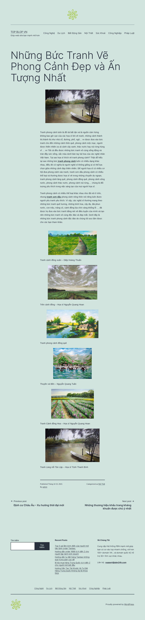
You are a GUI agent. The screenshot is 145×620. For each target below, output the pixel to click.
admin (45, 487)
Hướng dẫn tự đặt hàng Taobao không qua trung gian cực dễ (72, 558)
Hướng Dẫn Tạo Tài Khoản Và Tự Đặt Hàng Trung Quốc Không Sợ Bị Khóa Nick (71, 570)
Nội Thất (88, 33)
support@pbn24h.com (115, 562)
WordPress (129, 604)
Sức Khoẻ (100, 33)
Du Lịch (61, 33)
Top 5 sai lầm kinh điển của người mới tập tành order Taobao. (72, 547)
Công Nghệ (49, 33)
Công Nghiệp (115, 33)
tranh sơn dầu (54, 197)
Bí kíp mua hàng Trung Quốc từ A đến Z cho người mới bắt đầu (72, 564)
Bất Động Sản (75, 33)
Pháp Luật (129, 33)
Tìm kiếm (15, 540)
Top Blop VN (19, 31)
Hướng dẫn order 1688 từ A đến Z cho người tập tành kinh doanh (72, 552)
